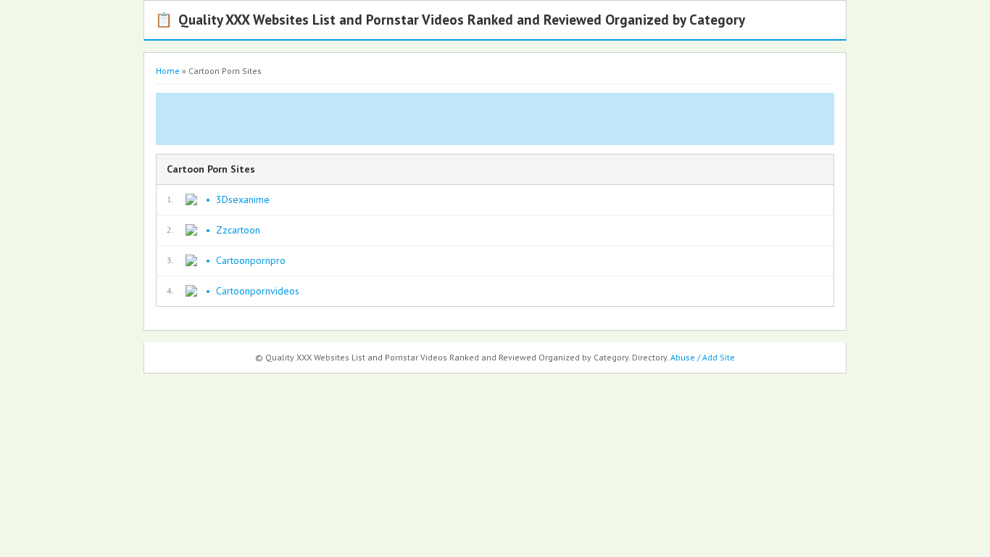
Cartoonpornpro (251, 260)
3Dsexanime (243, 199)
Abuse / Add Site (702, 357)
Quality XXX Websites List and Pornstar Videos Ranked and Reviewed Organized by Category (450, 19)
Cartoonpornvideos (257, 290)
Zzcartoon (238, 229)
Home (168, 70)
